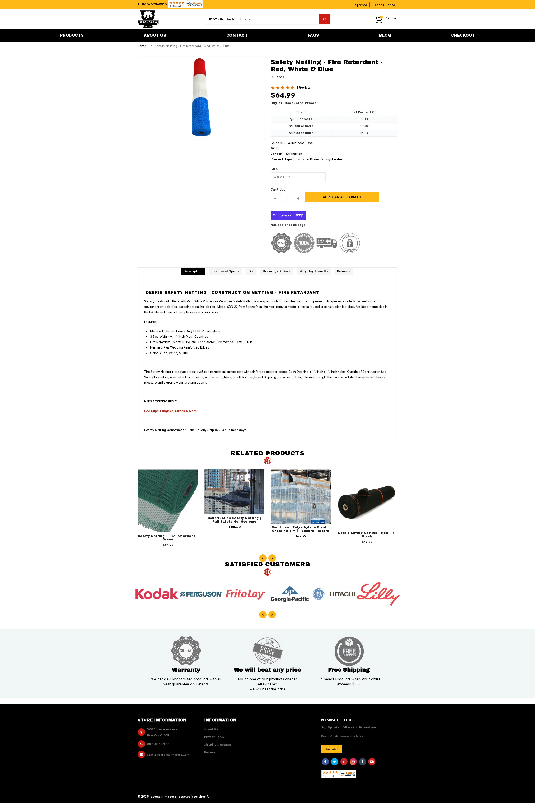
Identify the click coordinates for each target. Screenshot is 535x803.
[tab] (193, 271)
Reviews (209, 752)
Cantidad (278, 189)
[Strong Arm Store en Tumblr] (362, 762)
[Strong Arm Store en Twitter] (334, 762)
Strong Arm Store (163, 796)
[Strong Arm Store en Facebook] (325, 762)
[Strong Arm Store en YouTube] (372, 762)
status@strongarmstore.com (168, 754)
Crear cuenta (384, 4)
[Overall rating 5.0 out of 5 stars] (282, 88)
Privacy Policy (214, 737)
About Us (211, 729)
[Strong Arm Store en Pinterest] (344, 762)
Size (274, 169)
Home (142, 46)
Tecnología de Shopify (193, 796)
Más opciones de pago (288, 225)
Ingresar (360, 4)
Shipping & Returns (217, 744)
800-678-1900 (158, 744)
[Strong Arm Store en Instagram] (353, 762)
